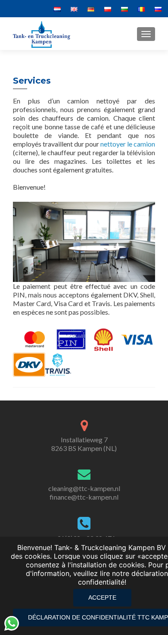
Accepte (102, 597)
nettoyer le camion (127, 144)
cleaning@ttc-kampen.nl (84, 488)
